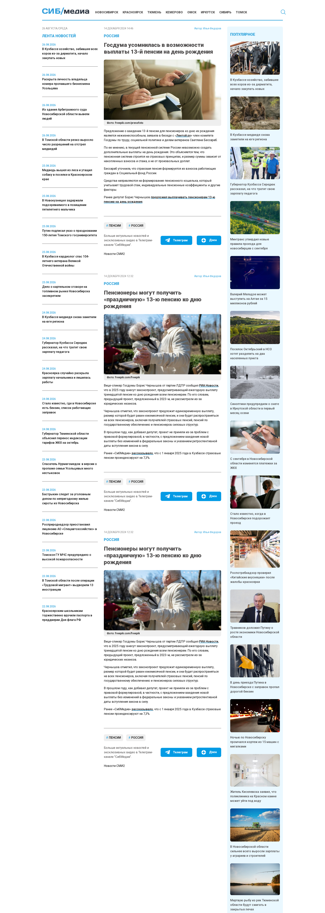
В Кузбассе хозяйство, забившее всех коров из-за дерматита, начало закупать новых (254, 84)
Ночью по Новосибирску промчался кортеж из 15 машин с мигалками (254, 742)
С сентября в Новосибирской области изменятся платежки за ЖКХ (253, 463)
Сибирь (225, 12)
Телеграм (180, 240)
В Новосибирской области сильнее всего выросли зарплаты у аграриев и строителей (254, 851)
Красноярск (133, 12)
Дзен (213, 240)
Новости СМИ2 (114, 254)
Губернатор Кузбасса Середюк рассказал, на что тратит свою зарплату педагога (252, 189)
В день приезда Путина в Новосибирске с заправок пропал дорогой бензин (254, 687)
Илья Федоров (212, 28)
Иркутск (208, 12)
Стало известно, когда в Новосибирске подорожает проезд (250, 518)
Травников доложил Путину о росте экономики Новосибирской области (254, 632)
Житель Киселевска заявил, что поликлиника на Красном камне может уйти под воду (253, 796)
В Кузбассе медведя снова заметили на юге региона (250, 137)
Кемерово (174, 12)
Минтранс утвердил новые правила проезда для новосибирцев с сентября (249, 244)
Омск (191, 12)
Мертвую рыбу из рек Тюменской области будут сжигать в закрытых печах (254, 905)
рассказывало (142, 453)
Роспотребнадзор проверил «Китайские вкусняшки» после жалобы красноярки (252, 577)
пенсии (114, 225)
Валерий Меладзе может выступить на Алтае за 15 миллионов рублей (248, 298)
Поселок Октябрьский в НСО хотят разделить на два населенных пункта (251, 353)
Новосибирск (106, 12)
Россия (111, 36)
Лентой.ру (183, 135)
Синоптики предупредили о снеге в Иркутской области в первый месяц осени (254, 408)
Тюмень (154, 12)
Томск (241, 12)
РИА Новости (208, 385)
